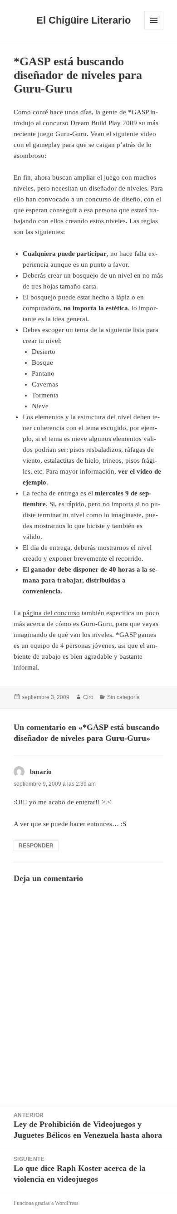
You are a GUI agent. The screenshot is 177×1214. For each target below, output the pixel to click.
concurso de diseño (112, 199)
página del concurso (51, 613)
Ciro (88, 697)
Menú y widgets (154, 29)
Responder (36, 845)
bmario (41, 771)
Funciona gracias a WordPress (46, 1203)
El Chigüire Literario (83, 20)
